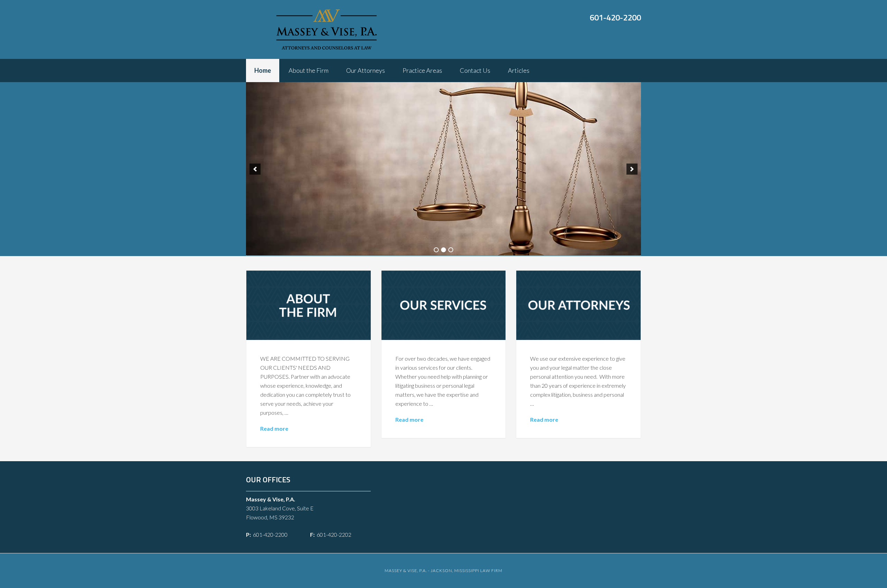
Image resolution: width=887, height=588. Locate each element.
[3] (450, 249)
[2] (443, 249)
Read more (274, 428)
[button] (255, 169)
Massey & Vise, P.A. (326, 29)
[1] (436, 249)
